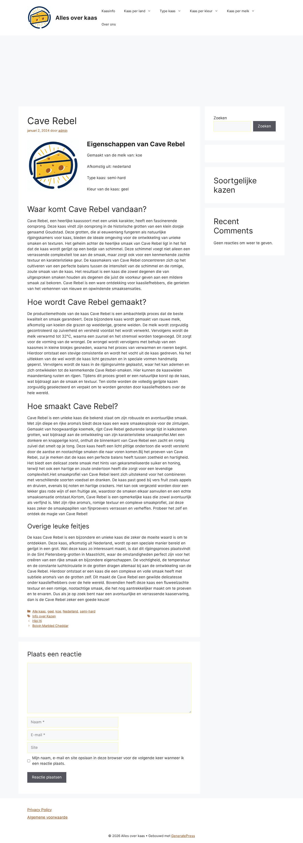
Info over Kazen (44, 616)
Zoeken (220, 118)
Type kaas (167, 11)
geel (50, 611)
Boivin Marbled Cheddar (50, 626)
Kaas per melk (238, 11)
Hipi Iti (37, 621)
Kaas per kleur (201, 11)
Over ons (109, 24)
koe (58, 611)
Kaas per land (134, 11)
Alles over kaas (76, 17)
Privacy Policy (39, 810)
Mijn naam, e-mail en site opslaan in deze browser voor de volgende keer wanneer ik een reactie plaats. (108, 761)
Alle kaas (39, 611)
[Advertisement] (151, 69)
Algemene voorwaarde (47, 817)
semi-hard (87, 611)
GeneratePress (183, 836)
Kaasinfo (108, 11)
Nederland (70, 611)
